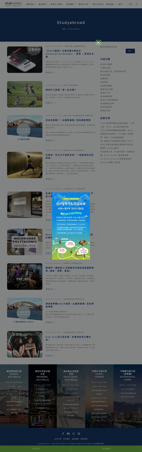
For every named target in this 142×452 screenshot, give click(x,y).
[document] (71, 226)
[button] (98, 42)
